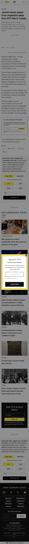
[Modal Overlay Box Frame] (14, 272)
